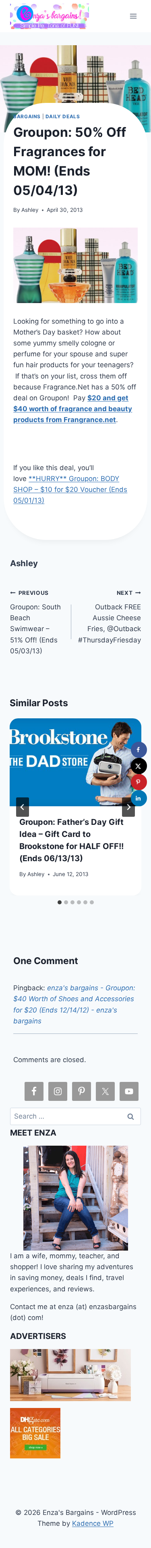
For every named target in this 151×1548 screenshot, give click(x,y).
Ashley (30, 210)
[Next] (128, 807)
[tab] (60, 902)
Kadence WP (93, 1523)
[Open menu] (133, 16)
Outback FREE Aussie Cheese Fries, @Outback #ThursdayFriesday (109, 617)
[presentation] (75, 762)
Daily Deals (63, 116)
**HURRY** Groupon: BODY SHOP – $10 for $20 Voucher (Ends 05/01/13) (70, 489)
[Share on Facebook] (139, 750)
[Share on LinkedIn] (139, 798)
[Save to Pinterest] (139, 782)
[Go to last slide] (22, 807)
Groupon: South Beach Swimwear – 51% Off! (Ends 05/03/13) (35, 622)
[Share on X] (139, 766)
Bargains (27, 116)
